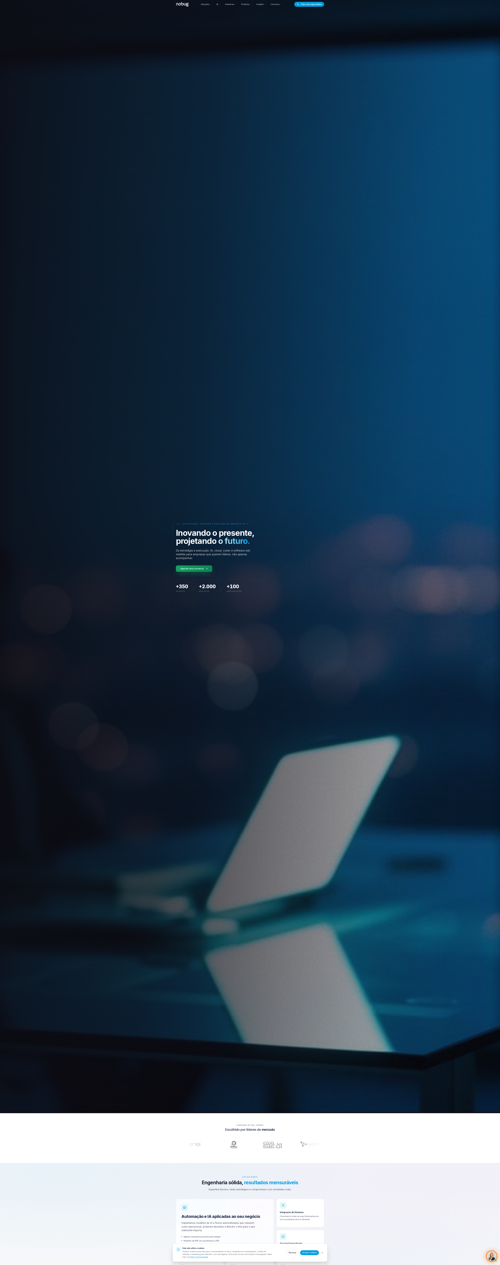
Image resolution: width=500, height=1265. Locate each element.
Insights (260, 4)
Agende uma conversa (192, 568)
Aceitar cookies (309, 1252)
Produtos (245, 4)
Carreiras (275, 4)
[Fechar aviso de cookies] (322, 1252)
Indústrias (229, 4)
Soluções (205, 4)
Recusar (292, 1252)
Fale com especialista (311, 4)
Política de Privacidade (198, 1257)
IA (217, 4)
